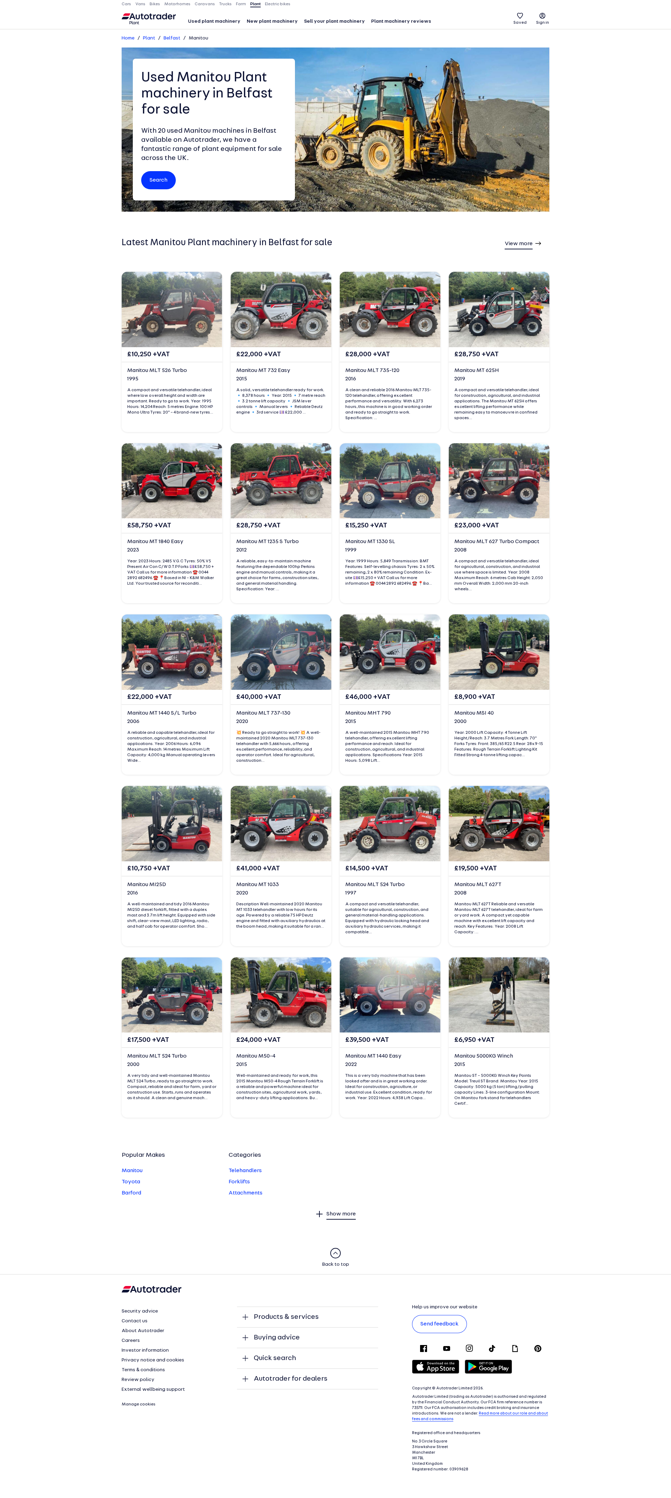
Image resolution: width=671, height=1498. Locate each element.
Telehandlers (245, 1171)
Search (158, 180)
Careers (131, 1340)
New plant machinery (272, 21)
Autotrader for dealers (290, 1378)
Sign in (542, 23)
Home (128, 38)
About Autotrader (143, 1330)
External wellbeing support (153, 1389)
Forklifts (239, 1182)
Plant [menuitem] (255, 4)
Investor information (145, 1350)
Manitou (132, 1171)
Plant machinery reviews (401, 21)
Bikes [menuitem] (155, 4)
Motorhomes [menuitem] (177, 4)
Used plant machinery (214, 21)
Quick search (275, 1358)
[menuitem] (214, 22)
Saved (520, 23)
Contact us (134, 1321)
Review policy (138, 1379)
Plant (149, 38)
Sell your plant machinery (334, 21)
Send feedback (439, 1324)
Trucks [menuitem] (225, 4)
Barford (131, 1193)
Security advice (140, 1311)
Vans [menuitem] (140, 4)
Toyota (131, 1182)
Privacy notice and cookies (153, 1360)
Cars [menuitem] (126, 4)
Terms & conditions (143, 1370)
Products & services (286, 1317)
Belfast (172, 38)
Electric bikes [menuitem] (277, 4)
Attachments (245, 1193)
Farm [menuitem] (241, 4)
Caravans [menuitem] (205, 4)
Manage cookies (139, 1404)
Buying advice (277, 1337)
